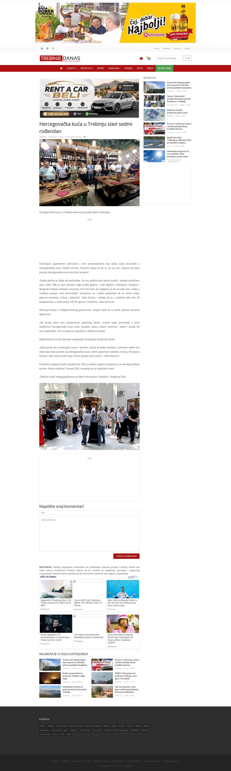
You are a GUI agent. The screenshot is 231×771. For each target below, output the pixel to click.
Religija (138, 726)
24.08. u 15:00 (185, 105)
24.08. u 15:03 (77, 668)
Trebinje (42, 137)
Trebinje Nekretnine (152, 761)
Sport (100, 68)
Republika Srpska (174, 160)
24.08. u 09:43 (129, 668)
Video (150, 68)
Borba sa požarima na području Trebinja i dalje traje (74, 676)
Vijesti (71, 68)
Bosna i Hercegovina (93, 726)
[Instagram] (53, 48)
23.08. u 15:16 (129, 682)
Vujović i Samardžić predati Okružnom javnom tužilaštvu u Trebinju (179, 99)
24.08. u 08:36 (179, 146)
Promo (128, 68)
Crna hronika (56, 730)
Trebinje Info (118, 761)
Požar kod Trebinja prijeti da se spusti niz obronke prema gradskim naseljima (75, 662)
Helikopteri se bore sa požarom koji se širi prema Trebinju (75, 689)
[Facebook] (42, 48)
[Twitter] (47, 48)
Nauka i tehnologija (120, 730)
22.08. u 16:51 (129, 695)
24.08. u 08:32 (173, 161)
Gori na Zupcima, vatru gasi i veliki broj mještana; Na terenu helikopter (127, 689)
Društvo (86, 68)
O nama (156, 48)
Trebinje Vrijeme (134, 761)
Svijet (113, 726)
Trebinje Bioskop (171, 761)
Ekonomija (44, 730)
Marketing (166, 48)
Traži (187, 58)
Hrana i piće (97, 730)
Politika (170, 116)
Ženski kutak (45, 734)
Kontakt (187, 48)
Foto (140, 68)
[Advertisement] (23, 68)
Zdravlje (107, 730)
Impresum (177, 48)
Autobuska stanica (102, 761)
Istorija (143, 730)
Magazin (114, 68)
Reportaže (135, 730)
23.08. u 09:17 (77, 695)
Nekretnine (164, 68)
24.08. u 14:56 (180, 116)
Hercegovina (172, 105)
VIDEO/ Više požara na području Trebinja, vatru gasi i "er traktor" (126, 676)
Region (106, 726)
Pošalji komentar (126, 556)
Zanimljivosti (85, 730)
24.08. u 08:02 (77, 682)
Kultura (130, 726)
